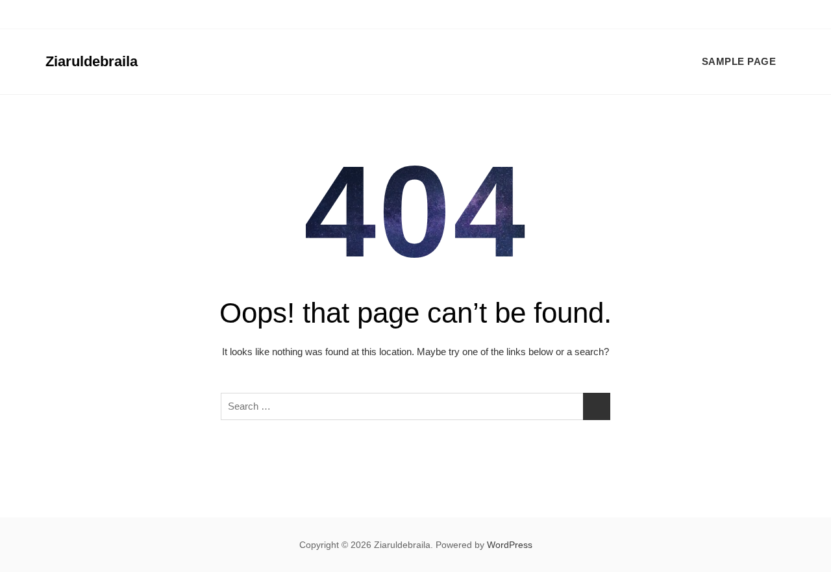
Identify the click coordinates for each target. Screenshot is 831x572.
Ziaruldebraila (91, 61)
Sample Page (739, 61)
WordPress (509, 545)
